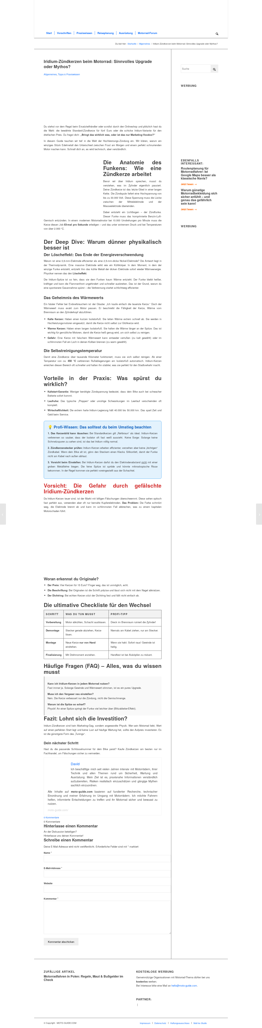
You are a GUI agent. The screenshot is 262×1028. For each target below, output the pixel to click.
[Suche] (215, 33)
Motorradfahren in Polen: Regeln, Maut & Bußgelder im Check (83, 978)
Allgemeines (50, 74)
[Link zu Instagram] (215, 1023)
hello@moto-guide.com (184, 985)
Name (48, 852)
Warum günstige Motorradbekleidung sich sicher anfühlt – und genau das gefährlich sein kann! (199, 197)
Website (48, 883)
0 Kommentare (51, 817)
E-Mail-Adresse (53, 868)
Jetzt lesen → (189, 184)
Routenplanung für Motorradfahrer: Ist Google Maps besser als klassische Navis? (198, 173)
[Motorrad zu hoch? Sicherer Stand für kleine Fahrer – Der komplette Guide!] (3, 514)
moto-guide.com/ (58, 810)
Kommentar (51, 898)
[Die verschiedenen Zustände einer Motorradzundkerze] (102, 120)
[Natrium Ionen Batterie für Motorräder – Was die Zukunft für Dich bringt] (259, 514)
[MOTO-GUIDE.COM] (55, 17)
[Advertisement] (209, 117)
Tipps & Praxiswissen (69, 74)
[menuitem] (49, 33)
